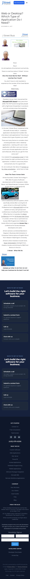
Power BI (15, 459)
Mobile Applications (15, 468)
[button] (26, 2)
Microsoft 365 (15, 475)
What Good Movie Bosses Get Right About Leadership (15, 518)
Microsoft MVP (18, 207)
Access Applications (15, 462)
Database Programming (15, 465)
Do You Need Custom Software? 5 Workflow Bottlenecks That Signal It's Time (15, 514)
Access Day (15, 555)
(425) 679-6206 (15, 441)
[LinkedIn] (11, 437)
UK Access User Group (22, 216)
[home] (7, 2)
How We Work (15, 487)
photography (12, 243)
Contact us (6, 268)
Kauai (5, 243)
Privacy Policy (11, 566)
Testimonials (15, 433)
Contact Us (15, 426)
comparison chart (17, 157)
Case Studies (15, 494)
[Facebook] (15, 437)
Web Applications (15, 453)
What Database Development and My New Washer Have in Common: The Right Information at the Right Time (15, 509)
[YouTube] (19, 437)
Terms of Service (22, 566)
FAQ (15, 497)
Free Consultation (19, 2)
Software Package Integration (15, 472)
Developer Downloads (15, 552)
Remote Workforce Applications (15, 478)
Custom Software (15, 450)
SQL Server (15, 456)
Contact (12, 575)
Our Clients (15, 490)
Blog (15, 500)
